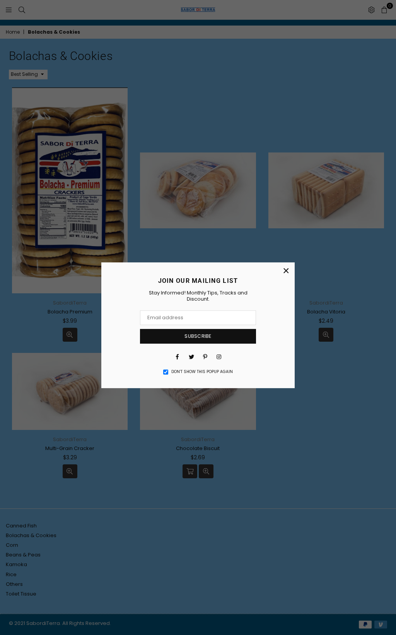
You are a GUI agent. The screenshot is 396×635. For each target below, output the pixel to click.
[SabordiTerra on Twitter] (191, 356)
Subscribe (197, 336)
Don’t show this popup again (202, 372)
